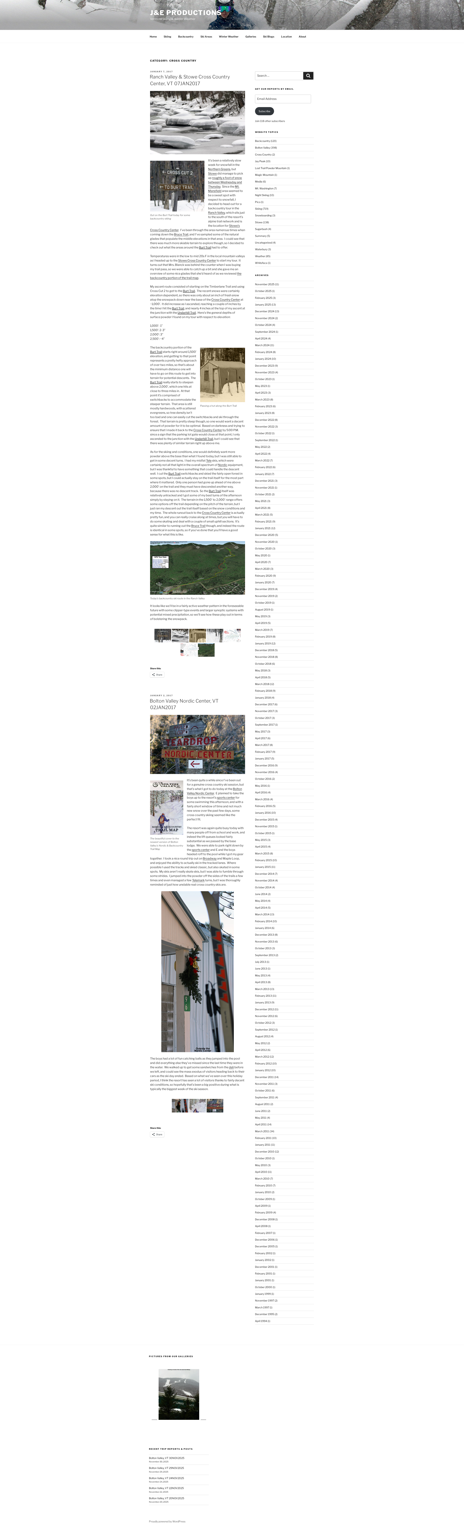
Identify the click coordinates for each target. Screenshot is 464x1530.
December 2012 (264, 1009)
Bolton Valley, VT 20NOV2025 (166, 1498)
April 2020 (261, 562)
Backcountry (186, 36)
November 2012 (264, 1016)
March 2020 (262, 568)
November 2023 (264, 372)
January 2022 (263, 474)
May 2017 (261, 731)
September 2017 (265, 724)
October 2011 (263, 1090)
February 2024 (263, 352)
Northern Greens (219, 169)
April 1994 (261, 1321)
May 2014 (261, 900)
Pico (257, 202)
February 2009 (263, 1212)
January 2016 (263, 812)
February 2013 (263, 995)
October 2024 (263, 324)
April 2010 (261, 1171)
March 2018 (262, 684)
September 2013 (265, 955)
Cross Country (263, 154)
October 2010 (263, 1158)
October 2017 (263, 717)
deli (231, 1067)
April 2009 (261, 1205)
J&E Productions (186, 13)
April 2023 (261, 392)
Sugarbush (261, 229)
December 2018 (264, 650)
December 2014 (264, 873)
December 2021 (264, 480)
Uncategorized (263, 242)
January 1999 (263, 1293)
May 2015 (261, 839)
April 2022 (261, 453)
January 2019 (263, 643)
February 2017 (263, 751)
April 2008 (261, 1226)
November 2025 (264, 284)
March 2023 (262, 399)
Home (153, 36)
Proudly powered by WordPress (167, 1521)
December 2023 (264, 365)
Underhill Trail (187, 312)
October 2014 (263, 887)
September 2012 (265, 1029)
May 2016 (261, 785)
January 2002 (263, 1259)
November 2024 (264, 318)
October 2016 (263, 778)
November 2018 (264, 656)
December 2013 (264, 934)
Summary (260, 235)
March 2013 (262, 989)
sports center (226, 797)
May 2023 (261, 385)
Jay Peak (260, 161)
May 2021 (261, 501)
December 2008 (265, 1219)
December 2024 (264, 311)
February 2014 (263, 921)
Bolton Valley (262, 147)
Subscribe (264, 111)
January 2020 (263, 582)
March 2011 (262, 1131)
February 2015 (263, 860)
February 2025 (263, 297)
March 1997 (262, 1307)
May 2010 (261, 1165)
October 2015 (263, 833)
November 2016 (264, 772)
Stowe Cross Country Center (197, 260)
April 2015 (261, 846)
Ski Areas (206, 36)
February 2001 (263, 1273)
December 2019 (264, 589)
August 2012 (262, 1036)
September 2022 (265, 440)
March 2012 (262, 1056)
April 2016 (261, 792)
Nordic (222, 465)
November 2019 (264, 595)
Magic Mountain (264, 174)
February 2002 (263, 1253)
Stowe (212, 173)
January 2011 (262, 1144)
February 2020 (263, 575)
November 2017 (264, 711)
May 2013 (261, 975)
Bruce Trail (181, 234)
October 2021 (263, 494)
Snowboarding (263, 215)
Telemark (198, 880)
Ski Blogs (268, 36)
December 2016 (264, 765)
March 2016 (262, 799)
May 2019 (261, 616)
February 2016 (263, 805)
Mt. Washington (264, 188)
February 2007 (263, 1232)
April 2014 (261, 907)
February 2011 (263, 1137)
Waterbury (261, 249)
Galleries (250, 36)
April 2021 (261, 507)
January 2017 (263, 758)
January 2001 (263, 1280)
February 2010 (263, 1185)
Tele (209, 460)
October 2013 (263, 948)
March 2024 (262, 345)
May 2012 (261, 1043)
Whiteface (261, 262)
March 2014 (262, 914)
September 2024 (265, 331)
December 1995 (264, 1314)
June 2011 (261, 1110)
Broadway (210, 858)
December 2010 (264, 1151)
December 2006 (265, 1239)
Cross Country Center (225, 299)
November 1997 (264, 1300)
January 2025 (263, 304)
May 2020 (261, 555)
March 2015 (262, 853)
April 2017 (261, 738)
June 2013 (261, 968)
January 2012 (263, 1070)
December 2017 (264, 704)
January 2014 (263, 927)
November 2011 (264, 1083)
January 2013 (263, 1002)
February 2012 (263, 1063)
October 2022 (263, 433)
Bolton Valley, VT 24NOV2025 (166, 1478)
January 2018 (263, 697)
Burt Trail (205, 247)
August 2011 (262, 1104)
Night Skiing (262, 195)
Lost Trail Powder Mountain (271, 168)
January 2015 (263, 866)
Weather (260, 256)
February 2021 (263, 521)
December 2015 (264, 819)
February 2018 (263, 690)
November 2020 (265, 541)
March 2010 (262, 1178)
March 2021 (262, 514)
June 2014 (261, 894)
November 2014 (264, 880)
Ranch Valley (216, 212)
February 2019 (263, 636)
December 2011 (264, 1077)
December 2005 (265, 1246)
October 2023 (263, 379)
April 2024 (261, 338)
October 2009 (263, 1199)
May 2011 (260, 1117)
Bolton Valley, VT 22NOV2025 (166, 1488)
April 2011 (261, 1124)
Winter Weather (229, 36)
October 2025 (263, 290)
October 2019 (263, 602)
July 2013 (260, 961)
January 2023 (263, 412)
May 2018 (261, 670)
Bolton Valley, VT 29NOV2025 (166, 1467)
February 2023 (263, 406)
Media (258, 181)
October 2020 (263, 548)
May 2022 (261, 446)
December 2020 (264, 534)
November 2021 (264, 487)
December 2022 (264, 419)
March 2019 (262, 629)
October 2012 (263, 1022)
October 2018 (263, 663)
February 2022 (263, 467)
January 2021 (263, 528)
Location (286, 36)
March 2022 (262, 460)
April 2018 (261, 677)
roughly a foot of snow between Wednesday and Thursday (225, 182)
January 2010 (263, 1192)
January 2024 (263, 358)
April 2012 (261, 1049)
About (302, 36)
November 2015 (264, 826)
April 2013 (261, 982)
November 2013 (264, 941)
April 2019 (261, 622)
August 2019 (262, 609)
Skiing (167, 36)
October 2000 (263, 1287)
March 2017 (262, 744)
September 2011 (264, 1097)
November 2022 (264, 426)
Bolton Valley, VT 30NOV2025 (166, 1458)
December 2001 (264, 1266)
